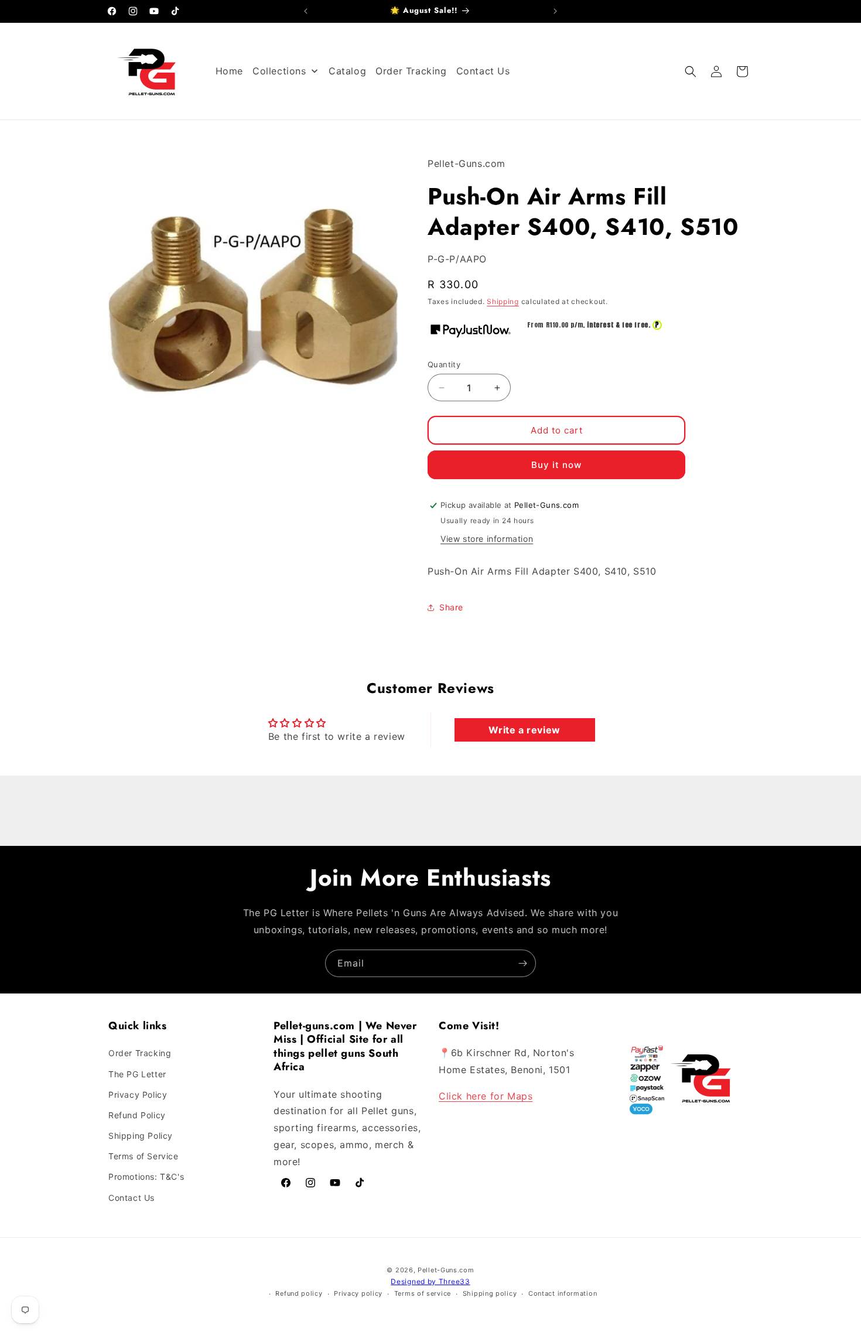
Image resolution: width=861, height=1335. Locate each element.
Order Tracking (139, 1054)
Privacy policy (358, 1294)
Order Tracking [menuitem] (410, 71)
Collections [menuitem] (279, 71)
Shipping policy (490, 1294)
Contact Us (131, 1198)
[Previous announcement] (306, 11)
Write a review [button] (524, 730)
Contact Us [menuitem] (483, 71)
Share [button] (451, 607)
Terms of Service (143, 1156)
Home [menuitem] (229, 71)
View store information (486, 539)
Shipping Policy (140, 1136)
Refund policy (298, 1294)
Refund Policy (137, 1115)
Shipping (503, 301)
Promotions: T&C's (146, 1177)
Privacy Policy (137, 1095)
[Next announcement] (555, 11)
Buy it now (556, 464)
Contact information (562, 1294)
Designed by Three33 (430, 1281)
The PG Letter (137, 1074)
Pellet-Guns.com (446, 1270)
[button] (690, 71)
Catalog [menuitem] (347, 71)
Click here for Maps (485, 1096)
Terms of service (422, 1294)
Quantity (444, 364)
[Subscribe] (522, 963)
